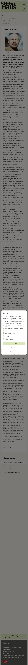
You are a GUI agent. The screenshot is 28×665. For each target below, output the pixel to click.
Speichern (14, 348)
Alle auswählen (14, 344)
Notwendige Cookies (10, 333)
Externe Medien (9, 339)
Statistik (7, 336)
